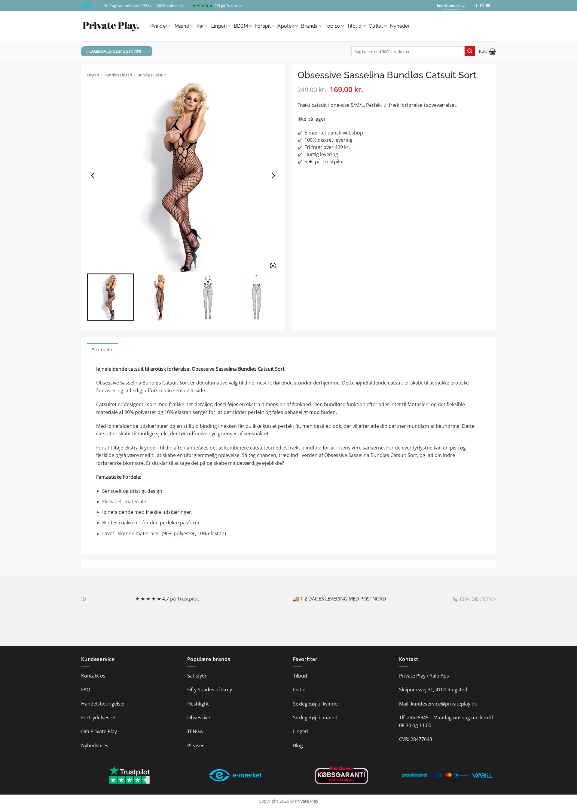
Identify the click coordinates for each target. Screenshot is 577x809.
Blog (298, 745)
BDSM (241, 26)
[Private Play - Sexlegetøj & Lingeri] (111, 26)
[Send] (470, 51)
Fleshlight (198, 703)
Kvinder (158, 26)
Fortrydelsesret (98, 717)
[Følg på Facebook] (476, 6)
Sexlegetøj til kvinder (316, 703)
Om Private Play (99, 731)
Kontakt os (93, 675)
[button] (487, 51)
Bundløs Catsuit (152, 75)
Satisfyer (197, 675)
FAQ (85, 689)
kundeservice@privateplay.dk (444, 703)
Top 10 (332, 26)
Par (200, 26)
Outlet (376, 26)
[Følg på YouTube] (488, 6)
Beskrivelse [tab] (103, 349)
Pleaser (195, 745)
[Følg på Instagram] (482, 6)
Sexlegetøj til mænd (315, 717)
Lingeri (219, 26)
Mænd (182, 26)
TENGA (195, 731)
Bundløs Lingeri (118, 75)
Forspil (262, 26)
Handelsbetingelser (103, 703)
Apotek (285, 26)
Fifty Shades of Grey (209, 689)
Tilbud (354, 26)
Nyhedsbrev (94, 745)
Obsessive (198, 717)
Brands (309, 26)
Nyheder (400, 26)
